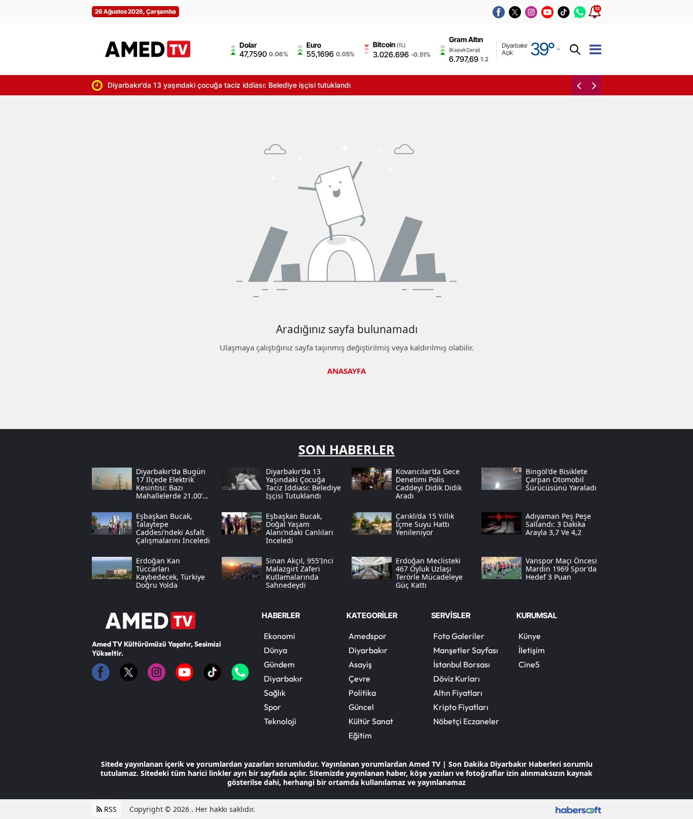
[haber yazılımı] (578, 809)
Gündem (279, 664)
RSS (109, 809)
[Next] (594, 85)
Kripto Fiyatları (461, 707)
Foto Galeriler (458, 636)
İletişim (531, 650)
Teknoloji (280, 721)
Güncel (361, 707)
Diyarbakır (283, 678)
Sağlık (275, 693)
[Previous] (578, 85)
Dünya (275, 650)
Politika (362, 693)
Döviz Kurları (456, 678)
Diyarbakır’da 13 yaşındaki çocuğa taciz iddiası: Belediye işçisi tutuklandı (208, 85)
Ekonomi (279, 636)
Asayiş (360, 664)
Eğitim (360, 735)
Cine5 (529, 664)
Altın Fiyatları (457, 693)
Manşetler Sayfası (465, 650)
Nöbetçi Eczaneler (466, 721)
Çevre (359, 678)
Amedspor (368, 636)
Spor (272, 707)
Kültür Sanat (371, 721)
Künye (529, 636)
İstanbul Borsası (461, 664)
